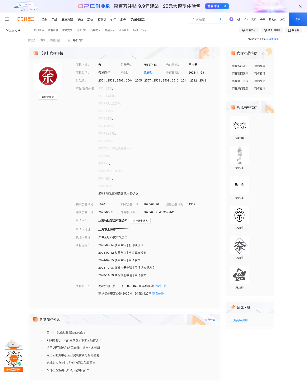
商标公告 (82, 286)
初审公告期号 (84, 204)
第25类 (148, 72)
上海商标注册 (239, 320)
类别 (124, 72)
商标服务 (55, 40)
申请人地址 (83, 229)
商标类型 (82, 72)
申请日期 (172, 72)
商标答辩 (259, 73)
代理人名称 (83, 237)
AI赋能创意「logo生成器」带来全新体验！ (74, 340)
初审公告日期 (129, 204)
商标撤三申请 (240, 81)
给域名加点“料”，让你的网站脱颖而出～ (72, 362)
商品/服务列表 (85, 88)
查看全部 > (211, 319)
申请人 (80, 220)
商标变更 (259, 81)
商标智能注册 (240, 66)
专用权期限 (128, 212)
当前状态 (172, 64)
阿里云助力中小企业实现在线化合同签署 (73, 355)
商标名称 (82, 64)
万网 (43, 40)
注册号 (125, 64)
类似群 (80, 80)
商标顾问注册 (240, 88)
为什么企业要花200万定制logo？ (68, 370)
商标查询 (259, 88)
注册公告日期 (84, 212)
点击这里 (274, 39)
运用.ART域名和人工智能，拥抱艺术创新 (73, 347)
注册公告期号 (175, 204)
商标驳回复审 (240, 73)
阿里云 (32, 40)
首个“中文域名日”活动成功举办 (67, 332)
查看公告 (161, 286)
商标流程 (82, 245)
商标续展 (259, 66)
